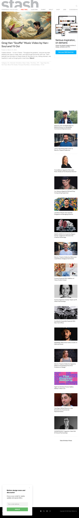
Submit (43, 9)
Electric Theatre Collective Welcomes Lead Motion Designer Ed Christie (65, 258)
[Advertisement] (26, 82)
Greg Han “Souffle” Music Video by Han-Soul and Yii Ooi (25, 44)
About (51, 9)
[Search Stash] (76, 6)
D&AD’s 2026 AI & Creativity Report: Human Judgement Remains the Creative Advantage (64, 235)
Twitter (44, 511)
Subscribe (34, 9)
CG (8, 63)
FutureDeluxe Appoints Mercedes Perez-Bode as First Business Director (65, 170)
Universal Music (35, 64)
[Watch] (32, 58)
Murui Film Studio (13, 64)
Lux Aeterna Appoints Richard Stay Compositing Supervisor (64, 192)
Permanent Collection (9, 9)
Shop (58, 9)
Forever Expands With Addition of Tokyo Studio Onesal (64, 279)
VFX (38, 63)
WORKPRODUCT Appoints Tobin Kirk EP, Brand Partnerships (65, 432)
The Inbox (33, 63)
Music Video (26, 63)
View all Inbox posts (66, 440)
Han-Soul (4, 64)
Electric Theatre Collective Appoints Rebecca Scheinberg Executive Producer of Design (65, 365)
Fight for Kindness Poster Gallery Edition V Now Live (64, 387)
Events (71, 9)
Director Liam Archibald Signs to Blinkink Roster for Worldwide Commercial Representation (63, 127)
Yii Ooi (42, 64)
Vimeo (47, 511)
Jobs (64, 9)
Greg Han (46, 63)
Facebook (50, 511)
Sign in (75, 9)
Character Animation (16, 63)
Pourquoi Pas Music (24, 64)
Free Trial (24, 9)
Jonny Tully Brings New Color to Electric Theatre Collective (63, 149)
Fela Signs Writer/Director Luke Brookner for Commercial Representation (63, 409)
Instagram (41, 511)
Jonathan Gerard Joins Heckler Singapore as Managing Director (63, 213)
